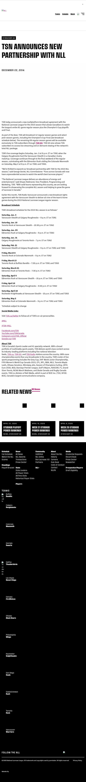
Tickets (57, 14)
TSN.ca (10, 354)
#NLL (9, 325)
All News (36, 389)
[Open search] (78, 14)
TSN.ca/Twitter (12, 316)
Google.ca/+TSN (9, 338)
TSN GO (39, 143)
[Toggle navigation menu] (82, 14)
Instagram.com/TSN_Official (14, 336)
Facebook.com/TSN (10, 330)
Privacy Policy (77, 760)
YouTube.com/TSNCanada (13, 333)
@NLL (4, 320)
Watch (73, 14)
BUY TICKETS (8, 5)
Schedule (65, 14)
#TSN (4, 325)
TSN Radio (30, 354)
